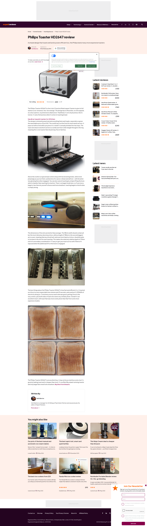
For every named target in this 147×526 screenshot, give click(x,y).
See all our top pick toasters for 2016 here (41, 119)
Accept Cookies (91, 66)
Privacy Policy (49, 513)
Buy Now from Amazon (62, 384)
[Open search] (142, 24)
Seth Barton (35, 48)
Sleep (68, 24)
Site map (39, 513)
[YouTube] (136, 24)
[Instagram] (133, 24)
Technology (77, 24)
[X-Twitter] (129, 24)
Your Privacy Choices (62, 513)
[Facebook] (122, 24)
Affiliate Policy (83, 513)
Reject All (80, 66)
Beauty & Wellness (102, 24)
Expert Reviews (8, 24)
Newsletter (114, 24)
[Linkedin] (125, 24)
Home (29, 31)
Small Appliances (48, 31)
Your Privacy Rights (56, 66)
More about (34, 408)
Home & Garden (89, 24)
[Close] (96, 54)
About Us (74, 513)
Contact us (31, 513)
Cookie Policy (92, 61)
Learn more (37, 62)
